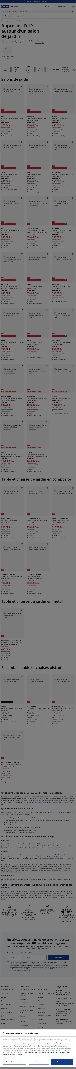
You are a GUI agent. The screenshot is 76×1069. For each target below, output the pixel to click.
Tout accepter (62, 1062)
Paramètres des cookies (14, 1062)
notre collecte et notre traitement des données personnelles (44, 1052)
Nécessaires (39, 1062)
